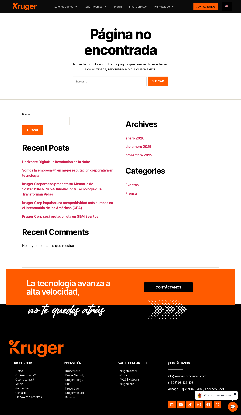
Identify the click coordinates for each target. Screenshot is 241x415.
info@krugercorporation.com (187, 376)
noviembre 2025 (138, 155)
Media (118, 6)
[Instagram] (199, 404)
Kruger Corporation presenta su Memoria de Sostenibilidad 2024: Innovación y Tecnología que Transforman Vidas (62, 189)
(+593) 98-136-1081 (181, 383)
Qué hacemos (93, 6)
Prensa (131, 193)
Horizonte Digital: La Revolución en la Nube (56, 162)
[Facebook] (208, 404)
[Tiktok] (190, 404)
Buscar (26, 114)
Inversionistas (138, 6)
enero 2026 (134, 138)
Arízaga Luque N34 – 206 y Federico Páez (196, 389)
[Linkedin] (172, 404)
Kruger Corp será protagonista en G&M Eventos (60, 216)
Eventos (132, 185)
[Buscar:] (109, 82)
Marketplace (162, 6)
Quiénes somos (63, 6)
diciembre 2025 (138, 147)
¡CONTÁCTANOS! (179, 363)
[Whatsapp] (217, 404)
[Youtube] (181, 404)
